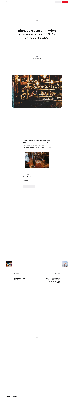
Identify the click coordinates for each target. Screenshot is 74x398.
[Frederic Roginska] (37, 56)
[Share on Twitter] (24, 186)
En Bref (37, 20)
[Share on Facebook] (27, 186)
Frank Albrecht (30, 176)
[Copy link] (33, 186)
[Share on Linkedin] (30, 186)
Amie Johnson (36, 176)
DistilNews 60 (27, 174)
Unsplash (42, 176)
